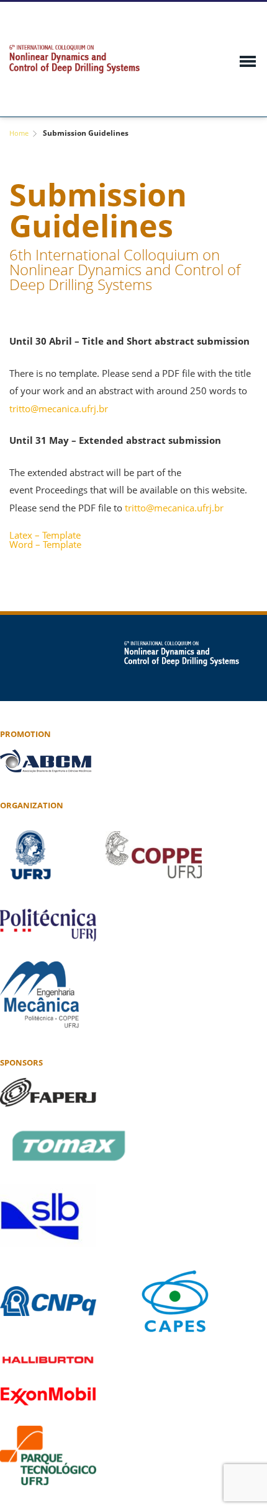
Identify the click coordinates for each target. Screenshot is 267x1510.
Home (19, 133)
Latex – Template (45, 535)
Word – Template (45, 544)
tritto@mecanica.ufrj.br (58, 408)
